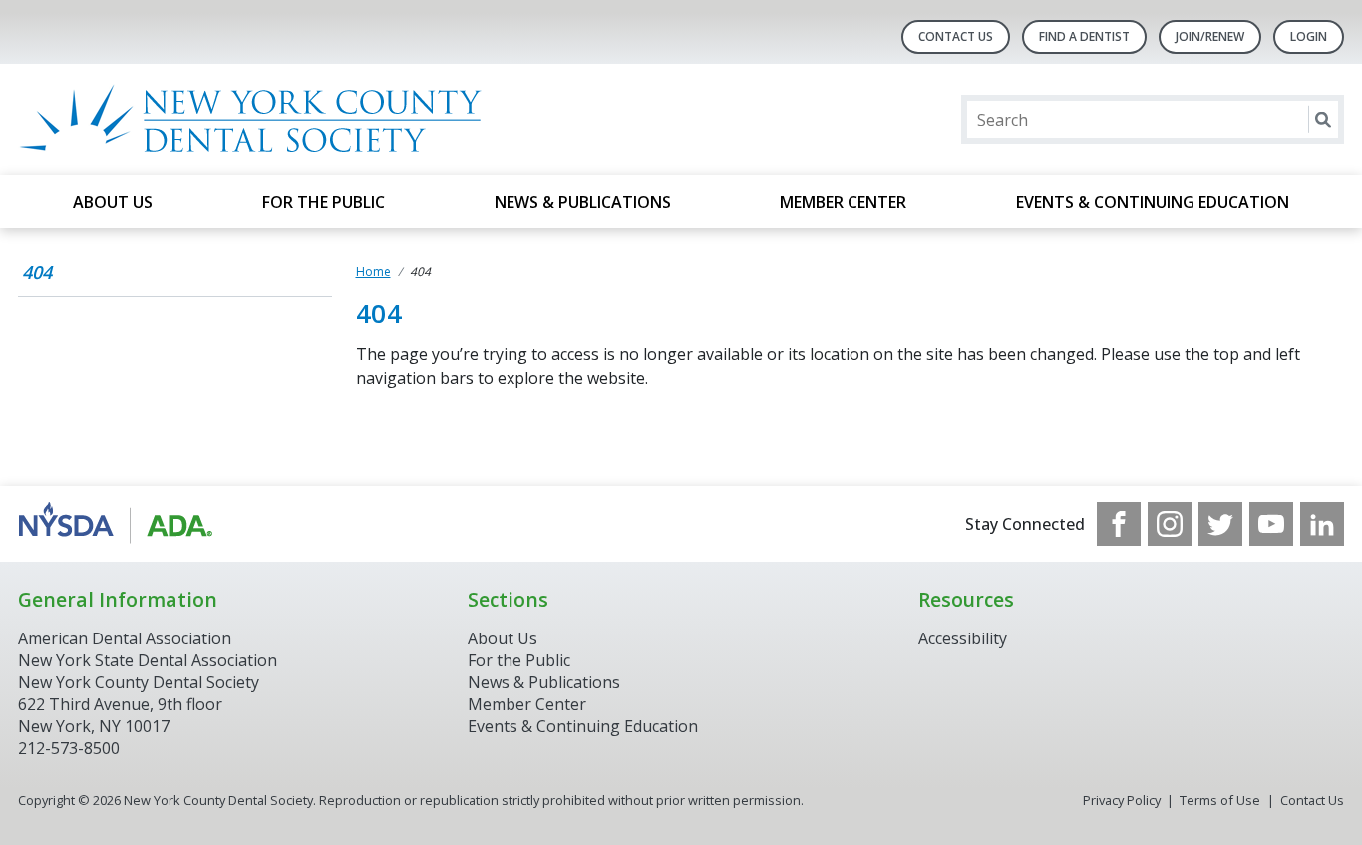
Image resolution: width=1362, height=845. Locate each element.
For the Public (323, 201)
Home (373, 271)
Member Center (843, 201)
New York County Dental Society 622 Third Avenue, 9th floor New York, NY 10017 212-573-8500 (138, 715)
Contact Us (955, 36)
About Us (113, 201)
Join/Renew (1210, 36)
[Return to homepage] (275, 119)
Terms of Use (1220, 800)
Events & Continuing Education (1152, 201)
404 (37, 272)
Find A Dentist (1084, 36)
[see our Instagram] (1170, 524)
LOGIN (1308, 36)
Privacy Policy (1122, 800)
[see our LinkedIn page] (1322, 524)
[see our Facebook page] (1119, 524)
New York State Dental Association (147, 660)
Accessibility (962, 638)
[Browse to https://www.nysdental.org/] (119, 524)
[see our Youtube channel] (1271, 524)
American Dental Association (124, 638)
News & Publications (583, 201)
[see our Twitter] (1220, 524)
